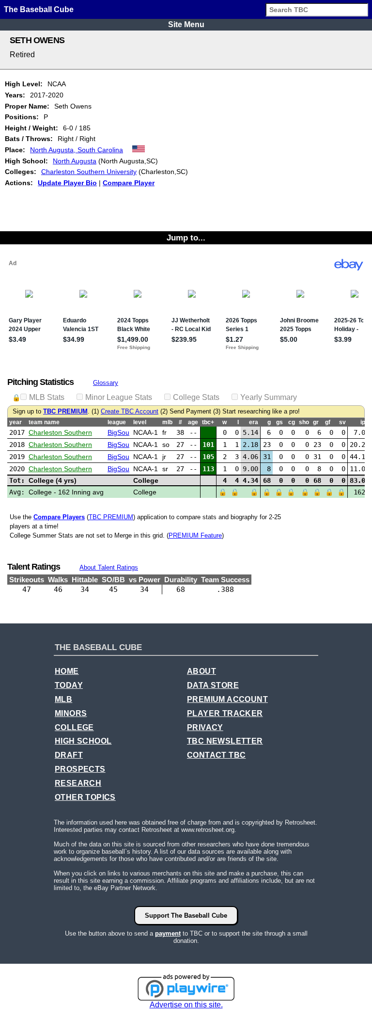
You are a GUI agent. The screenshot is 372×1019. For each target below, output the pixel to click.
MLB (63, 699)
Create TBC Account (129, 411)
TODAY (69, 685)
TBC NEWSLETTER (225, 741)
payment (168, 933)
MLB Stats (46, 397)
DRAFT (69, 755)
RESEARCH (78, 783)
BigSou (118, 432)
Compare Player (129, 183)
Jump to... (186, 237)
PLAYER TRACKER (225, 713)
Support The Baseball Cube (186, 915)
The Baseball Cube (39, 9)
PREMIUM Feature (195, 535)
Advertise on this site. (186, 1005)
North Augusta (74, 161)
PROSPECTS (80, 769)
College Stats (196, 397)
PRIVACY (205, 727)
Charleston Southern (60, 432)
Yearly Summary (268, 397)
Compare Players (59, 517)
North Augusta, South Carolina (76, 150)
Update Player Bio (67, 183)
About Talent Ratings (108, 567)
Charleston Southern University (89, 171)
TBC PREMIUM (65, 411)
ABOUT (201, 671)
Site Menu (186, 24)
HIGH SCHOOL (83, 741)
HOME (67, 671)
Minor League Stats (118, 397)
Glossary (105, 382)
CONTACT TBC (216, 755)
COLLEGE (74, 727)
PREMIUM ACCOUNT (227, 699)
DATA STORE (213, 685)
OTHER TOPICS (85, 797)
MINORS (71, 713)
